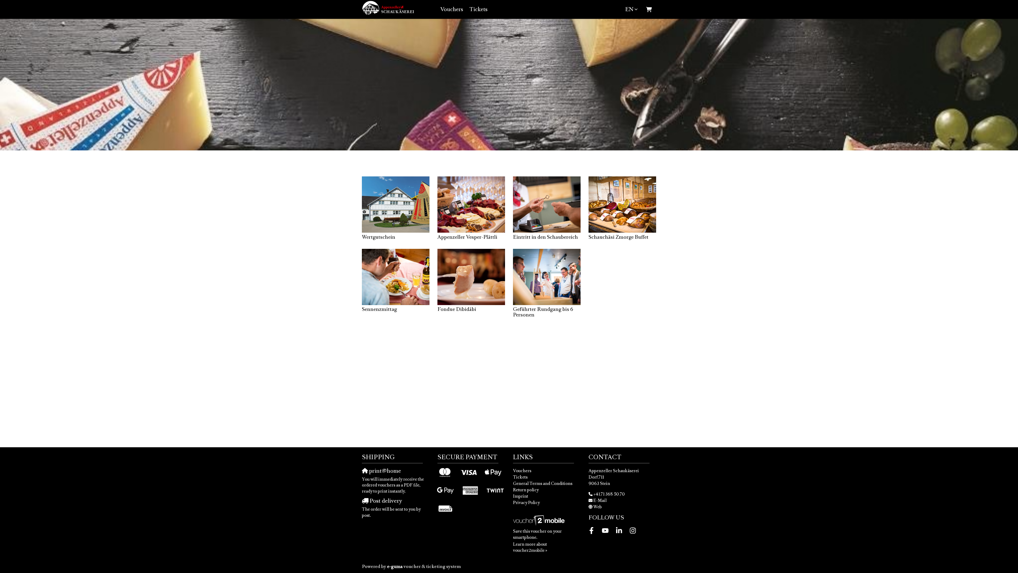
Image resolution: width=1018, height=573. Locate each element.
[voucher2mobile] (539, 520)
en (629, 9)
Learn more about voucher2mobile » (530, 547)
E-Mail (600, 500)
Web (597, 507)
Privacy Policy (526, 502)
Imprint (520, 496)
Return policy (526, 490)
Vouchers (451, 9)
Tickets (478, 9)
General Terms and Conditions (542, 483)
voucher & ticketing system (424, 566)
